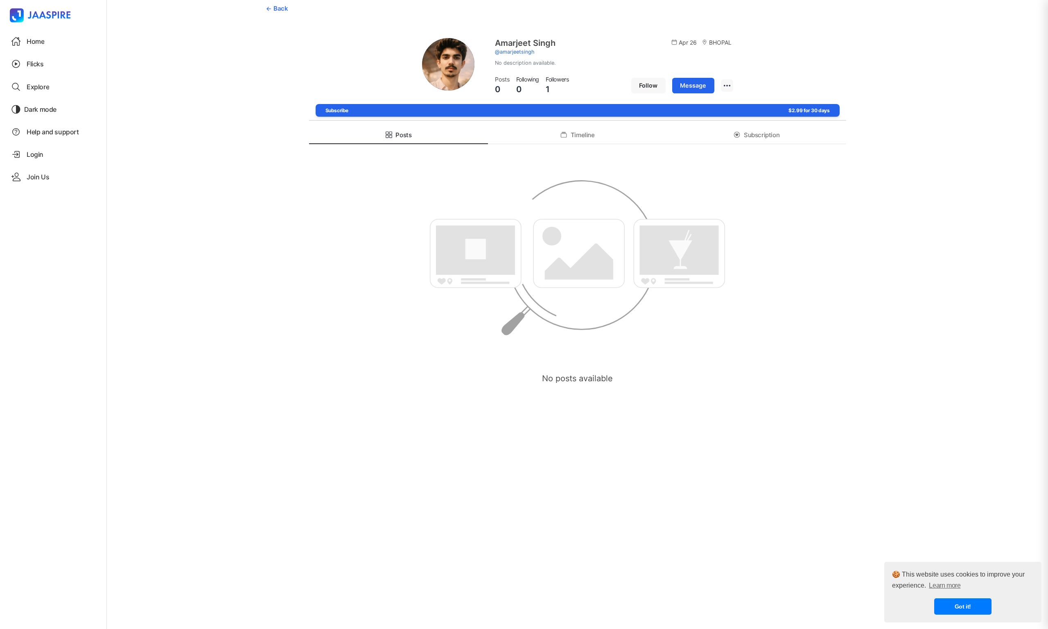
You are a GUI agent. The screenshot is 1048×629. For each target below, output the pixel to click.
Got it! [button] (963, 606)
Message (693, 85)
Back (280, 8)
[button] (53, 64)
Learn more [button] (944, 585)
